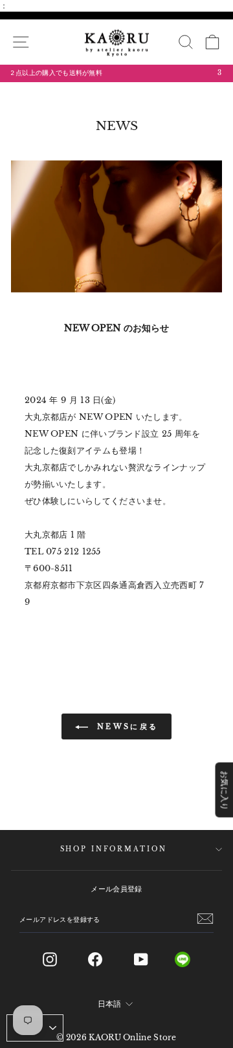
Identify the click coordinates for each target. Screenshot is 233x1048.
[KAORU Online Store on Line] (192, 959)
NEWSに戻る (125, 726)
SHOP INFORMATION (113, 849)
